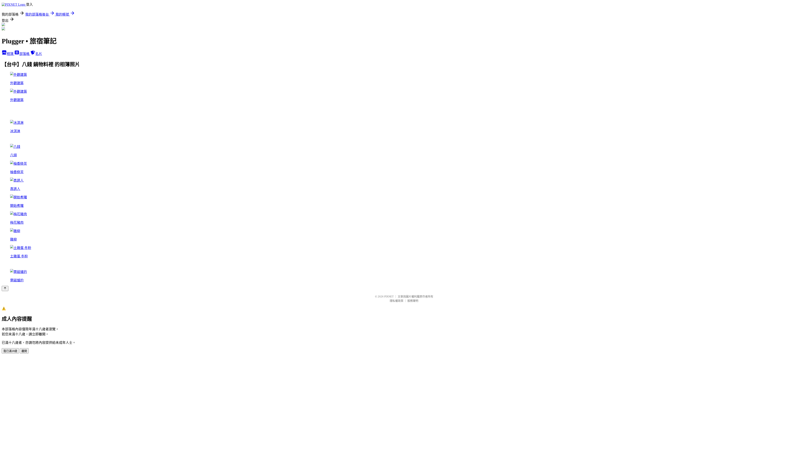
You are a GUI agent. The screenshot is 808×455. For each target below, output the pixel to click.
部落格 (24, 54)
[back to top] (5, 288)
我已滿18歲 (10, 351)
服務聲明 (412, 300)
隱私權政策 (396, 300)
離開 (24, 351)
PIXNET (389, 296)
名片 (38, 54)
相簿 (10, 54)
